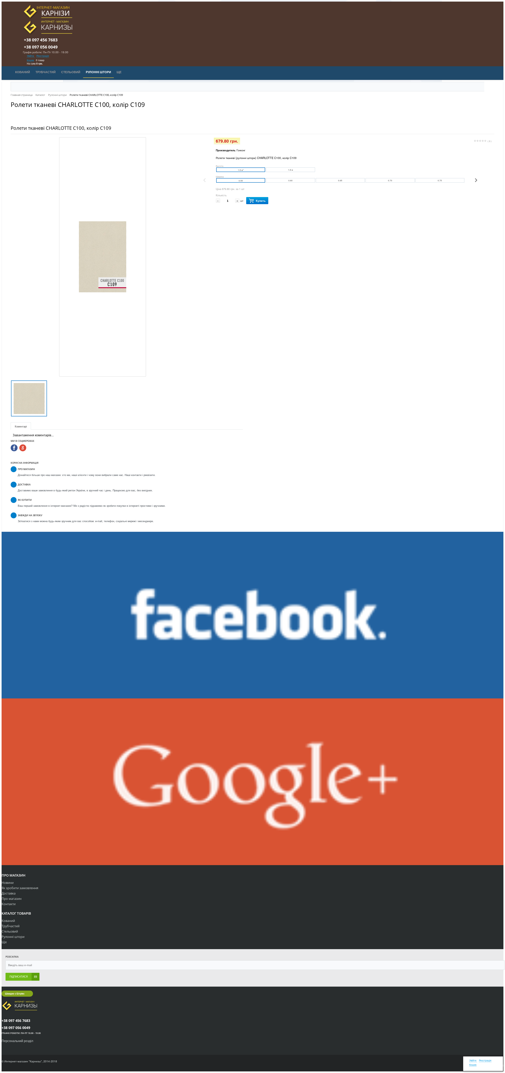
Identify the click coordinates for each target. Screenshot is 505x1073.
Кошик (30, 60)
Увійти (31, 55)
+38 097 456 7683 (43, 40)
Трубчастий (11, 926)
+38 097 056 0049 (43, 47)
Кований (8, 921)
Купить (261, 201)
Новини (8, 882)
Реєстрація (42, 55)
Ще (4, 942)
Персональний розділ (17, 1040)
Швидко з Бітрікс (15, 993)
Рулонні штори (13, 937)
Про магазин (12, 898)
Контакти (9, 904)
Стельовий (10, 931)
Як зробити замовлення (20, 888)
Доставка (9, 893)
